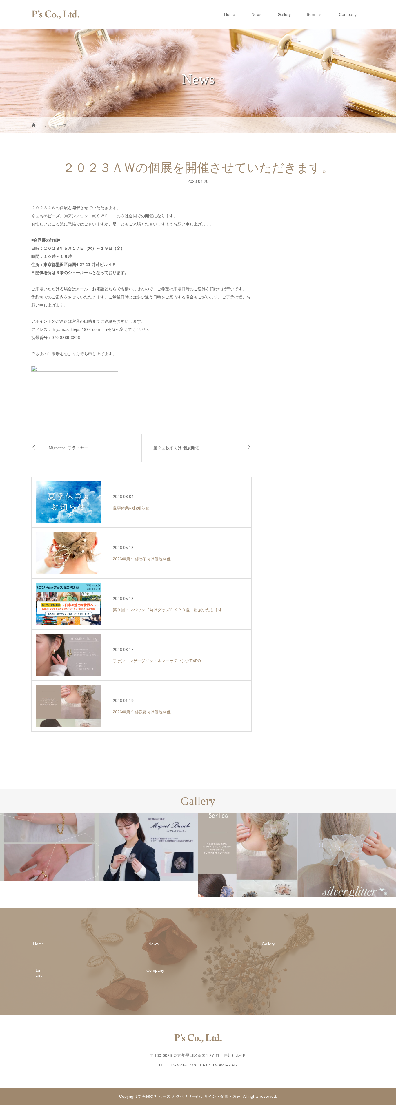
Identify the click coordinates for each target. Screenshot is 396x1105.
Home (229, 14)
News (256, 14)
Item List (315, 14)
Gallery (284, 14)
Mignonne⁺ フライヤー (68, 448)
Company (348, 14)
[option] (49, 847)
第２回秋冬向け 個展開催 (176, 448)
